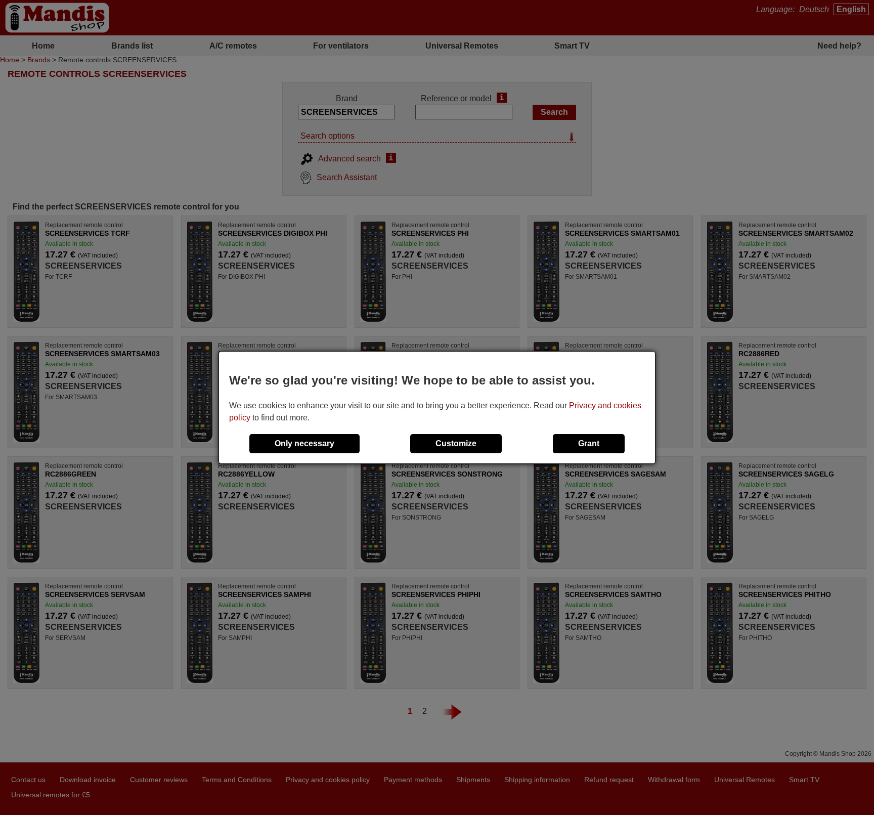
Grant (588, 443)
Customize (455, 443)
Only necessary (304, 443)
